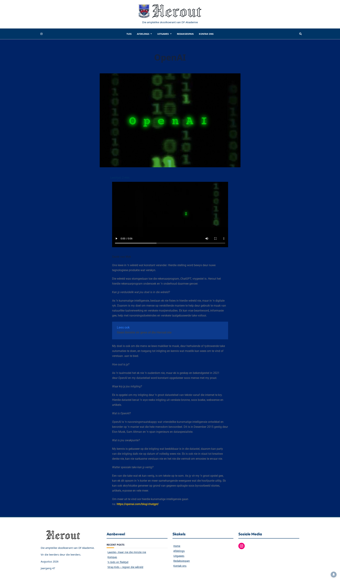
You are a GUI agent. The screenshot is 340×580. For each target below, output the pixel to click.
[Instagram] (41, 33)
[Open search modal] (300, 33)
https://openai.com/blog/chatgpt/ (138, 504)
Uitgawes (163, 33)
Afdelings (143, 33)
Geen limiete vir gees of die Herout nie (144, 332)
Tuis (129, 33)
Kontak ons (206, 33)
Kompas (112, 557)
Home (176, 546)
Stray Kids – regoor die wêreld (125, 567)
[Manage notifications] (333, 574)
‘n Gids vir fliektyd (117, 562)
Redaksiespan (185, 33)
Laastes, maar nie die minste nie (126, 552)
